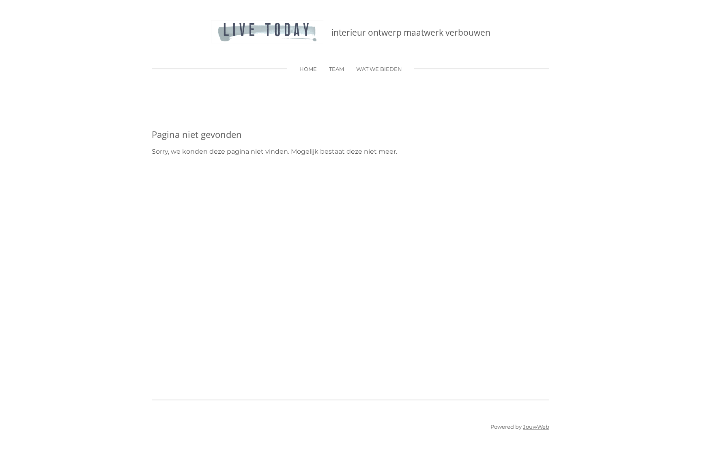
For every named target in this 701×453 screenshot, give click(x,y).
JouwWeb (536, 426)
